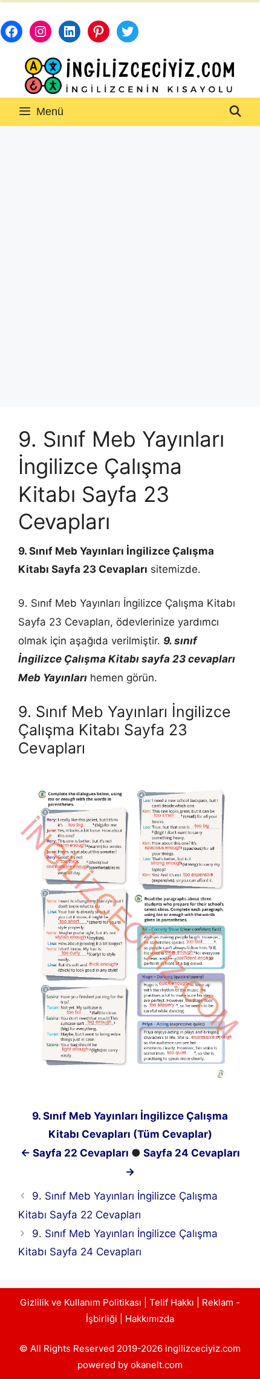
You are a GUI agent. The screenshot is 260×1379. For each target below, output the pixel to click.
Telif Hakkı (171, 1302)
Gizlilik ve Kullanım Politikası (80, 1302)
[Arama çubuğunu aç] (235, 112)
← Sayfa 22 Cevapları (75, 1153)
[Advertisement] (130, 262)
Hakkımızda (149, 1318)
